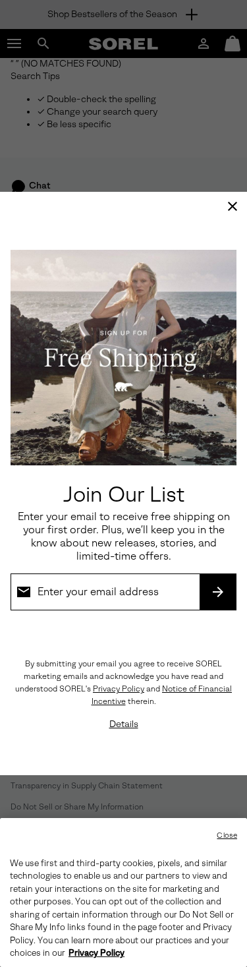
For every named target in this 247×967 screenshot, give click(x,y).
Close (227, 835)
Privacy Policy (118, 689)
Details (123, 724)
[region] (123, 892)
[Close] (232, 206)
